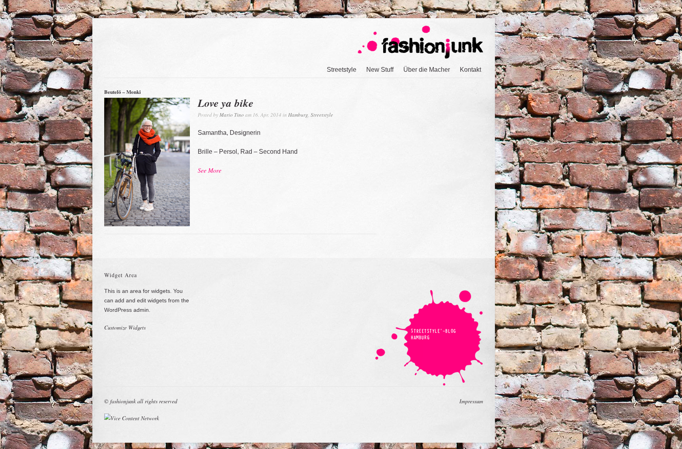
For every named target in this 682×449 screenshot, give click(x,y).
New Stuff (379, 69)
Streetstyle (341, 69)
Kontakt (470, 69)
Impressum (471, 401)
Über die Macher (426, 69)
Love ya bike (225, 102)
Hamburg (298, 114)
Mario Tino (231, 114)
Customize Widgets (125, 327)
